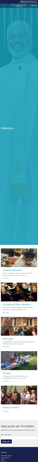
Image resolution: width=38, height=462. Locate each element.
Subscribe (6, 441)
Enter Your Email (6, 435)
